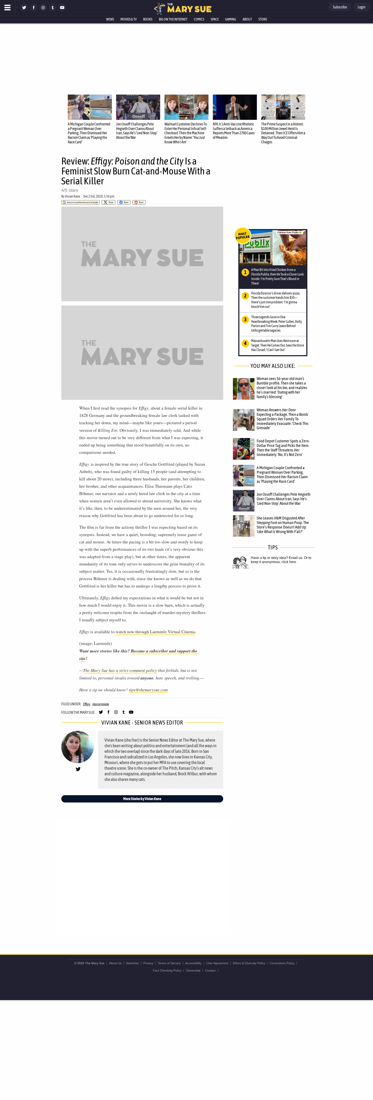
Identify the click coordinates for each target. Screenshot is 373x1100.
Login (361, 7)
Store (262, 19)
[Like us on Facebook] (34, 10)
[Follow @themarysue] (24, 10)
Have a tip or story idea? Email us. (277, 558)
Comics (199, 19)
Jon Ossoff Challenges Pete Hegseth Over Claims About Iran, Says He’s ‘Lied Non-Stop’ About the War (136, 131)
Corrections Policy (282, 963)
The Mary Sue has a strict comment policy (120, 670)
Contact (210, 970)
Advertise (132, 963)
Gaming (230, 19)
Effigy (86, 704)
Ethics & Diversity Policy (249, 963)
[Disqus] (143, 877)
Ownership (193, 970)
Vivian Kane (72, 196)
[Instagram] (43, 10)
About (247, 19)
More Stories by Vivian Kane (142, 798)
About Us (115, 963)
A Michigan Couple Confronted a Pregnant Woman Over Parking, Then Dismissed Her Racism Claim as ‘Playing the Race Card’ (89, 133)
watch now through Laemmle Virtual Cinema (155, 632)
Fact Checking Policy (167, 970)
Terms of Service (169, 963)
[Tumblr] (53, 10)
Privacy (148, 963)
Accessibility (193, 963)
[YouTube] (62, 10)
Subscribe (340, 7)
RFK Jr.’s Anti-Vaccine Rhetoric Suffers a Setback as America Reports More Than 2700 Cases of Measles (233, 131)
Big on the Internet (173, 19)
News (110, 19)
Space (215, 19)
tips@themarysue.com (148, 689)
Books (147, 19)
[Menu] (7, 7)
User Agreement (217, 963)
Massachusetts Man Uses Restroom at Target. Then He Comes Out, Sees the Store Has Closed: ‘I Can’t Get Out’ (277, 345)
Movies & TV (128, 19)
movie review (100, 704)
